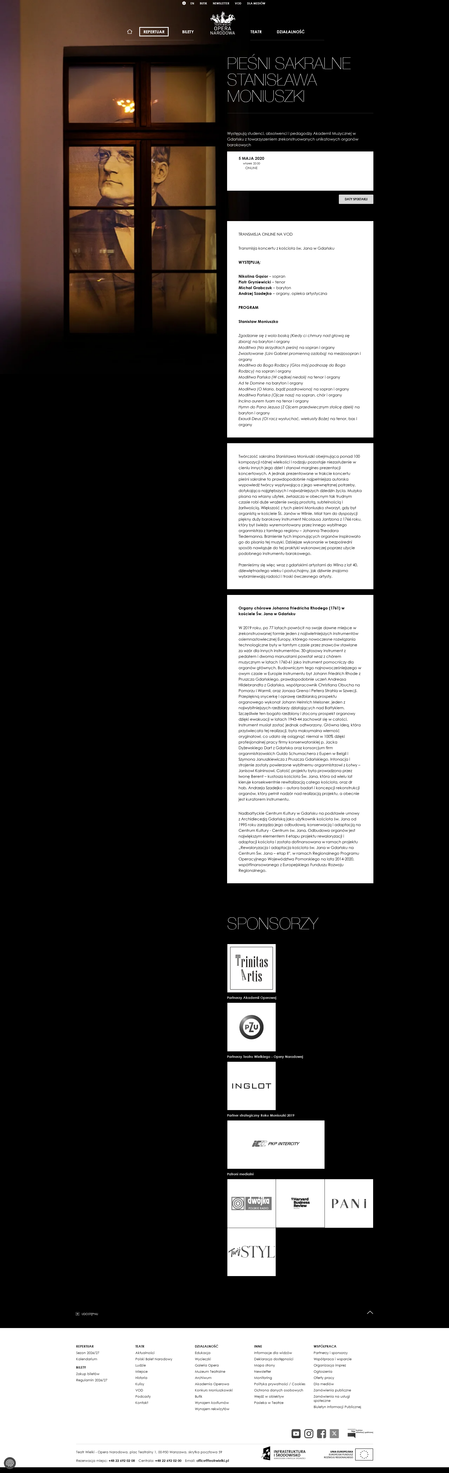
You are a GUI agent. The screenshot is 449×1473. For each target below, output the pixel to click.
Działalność (291, 31)
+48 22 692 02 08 (122, 1460)
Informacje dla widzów (273, 1353)
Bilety (188, 31)
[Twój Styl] (251, 1252)
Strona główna (130, 32)
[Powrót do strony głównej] (222, 22)
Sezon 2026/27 (87, 1353)
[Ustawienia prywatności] (10, 1463)
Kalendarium (86, 1359)
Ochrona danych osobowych (278, 1390)
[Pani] (349, 1203)
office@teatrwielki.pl (212, 1460)
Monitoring (263, 1378)
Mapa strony (264, 1365)
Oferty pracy (324, 1378)
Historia (141, 1378)
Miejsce (141, 1371)
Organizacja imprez (330, 1365)
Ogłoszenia (323, 1371)
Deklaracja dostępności (273, 1359)
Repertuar (153, 31)
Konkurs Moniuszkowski (214, 1390)
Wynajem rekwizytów (212, 1409)
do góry (370, 1312)
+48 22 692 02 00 (168, 1460)
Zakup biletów (88, 1374)
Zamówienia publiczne (332, 1390)
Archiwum (203, 1378)
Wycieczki (203, 1359)
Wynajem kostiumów (212, 1403)
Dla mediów (256, 3)
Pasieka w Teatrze (268, 1403)
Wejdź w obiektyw (269, 1396)
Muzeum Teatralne (210, 1371)
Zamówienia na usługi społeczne (332, 1398)
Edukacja (202, 1353)
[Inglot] (251, 1086)
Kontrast (184, 3)
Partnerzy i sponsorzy (331, 1353)
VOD (238, 3)
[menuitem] (130, 32)
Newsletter (221, 3)
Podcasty (143, 1396)
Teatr (256, 31)
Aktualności (145, 1353)
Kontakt (141, 1403)
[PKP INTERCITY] (276, 1144)
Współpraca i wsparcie (333, 1359)
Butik (203, 3)
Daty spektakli (356, 199)
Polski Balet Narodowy (153, 1359)
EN (192, 3)
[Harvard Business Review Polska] (300, 1203)
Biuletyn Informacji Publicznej (337, 1407)
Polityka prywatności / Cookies (279, 1384)
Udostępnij (90, 1313)
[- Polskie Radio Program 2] (251, 1203)
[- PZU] (251, 1027)
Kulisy (139, 1384)
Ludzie (140, 1365)
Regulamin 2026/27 (91, 1380)
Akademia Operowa (212, 1384)
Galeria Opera (207, 1365)
